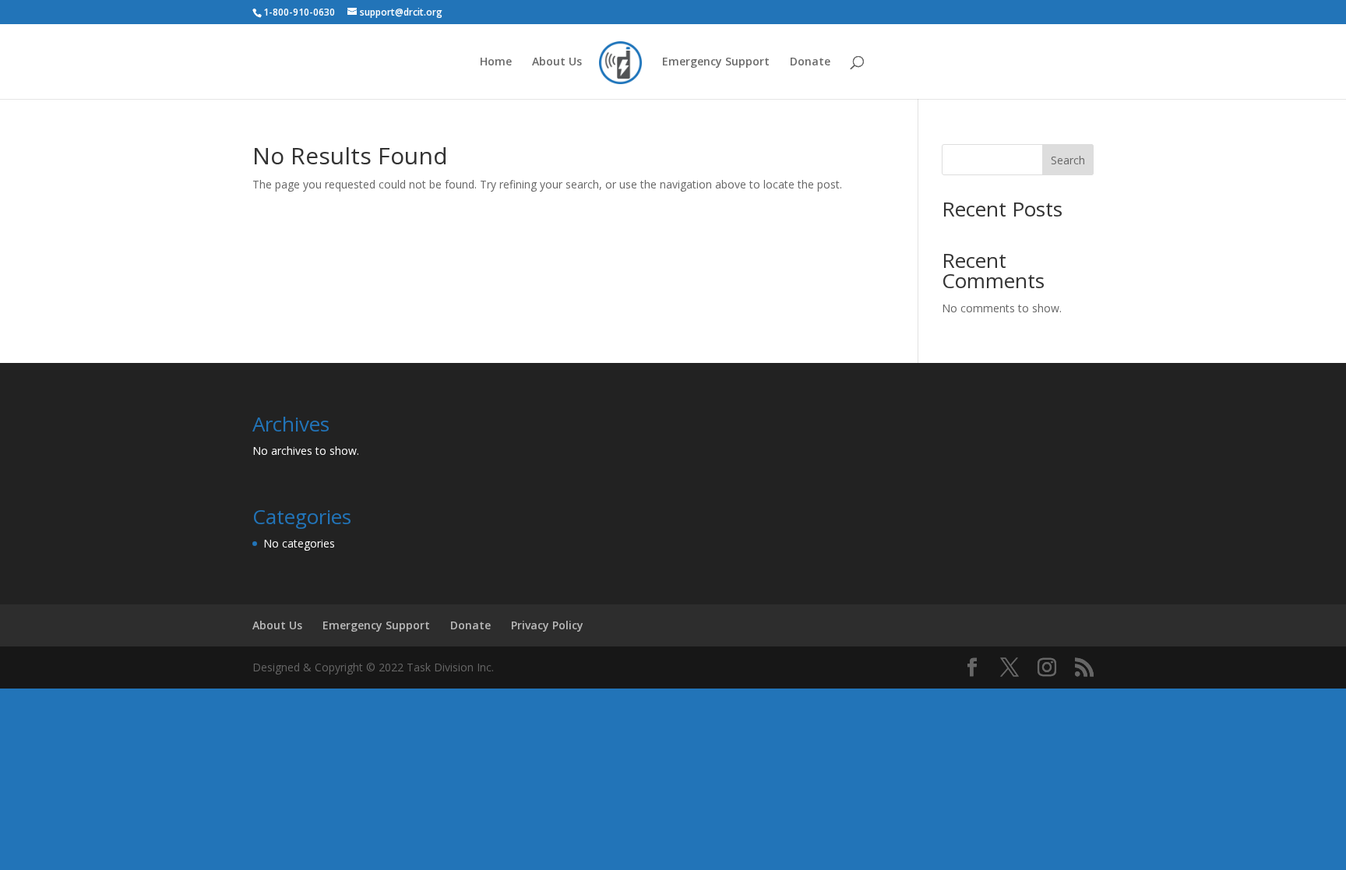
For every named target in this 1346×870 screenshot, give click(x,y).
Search (1068, 160)
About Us (557, 62)
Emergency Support (716, 62)
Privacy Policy (547, 625)
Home (496, 62)
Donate (810, 62)
